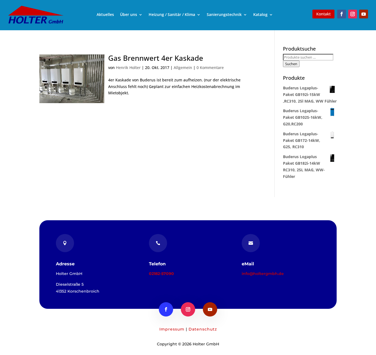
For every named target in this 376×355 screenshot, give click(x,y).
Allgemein (183, 67)
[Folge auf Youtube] (363, 14)
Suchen (291, 63)
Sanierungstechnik (224, 14)
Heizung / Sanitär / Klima (172, 14)
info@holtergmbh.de (263, 273)
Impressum (171, 329)
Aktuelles (105, 14)
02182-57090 (161, 273)
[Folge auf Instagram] (352, 14)
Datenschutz (203, 329)
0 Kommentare (210, 67)
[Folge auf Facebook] (341, 14)
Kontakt (323, 13)
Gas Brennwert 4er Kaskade (155, 58)
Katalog (260, 14)
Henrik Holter (128, 67)
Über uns (128, 14)
